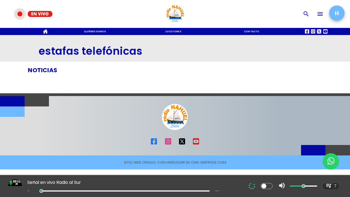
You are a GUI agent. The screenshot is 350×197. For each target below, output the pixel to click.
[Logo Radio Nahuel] (175, 23)
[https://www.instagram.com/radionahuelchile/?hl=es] (168, 144)
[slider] (41, 191)
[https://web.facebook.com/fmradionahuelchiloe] (154, 144)
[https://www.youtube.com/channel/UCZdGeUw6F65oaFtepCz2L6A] (196, 144)
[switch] (267, 186)
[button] (337, 13)
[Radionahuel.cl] (306, 14)
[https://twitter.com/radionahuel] (182, 144)
